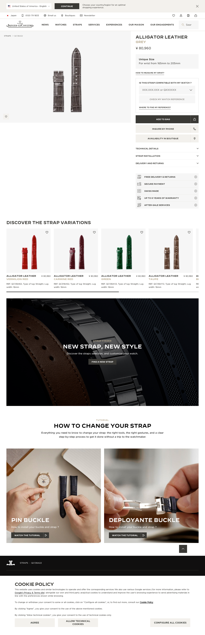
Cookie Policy (146, 602)
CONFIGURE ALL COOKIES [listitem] (170, 622)
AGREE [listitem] (34, 622)
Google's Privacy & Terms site (29, 592)
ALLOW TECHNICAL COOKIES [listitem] (78, 622)
